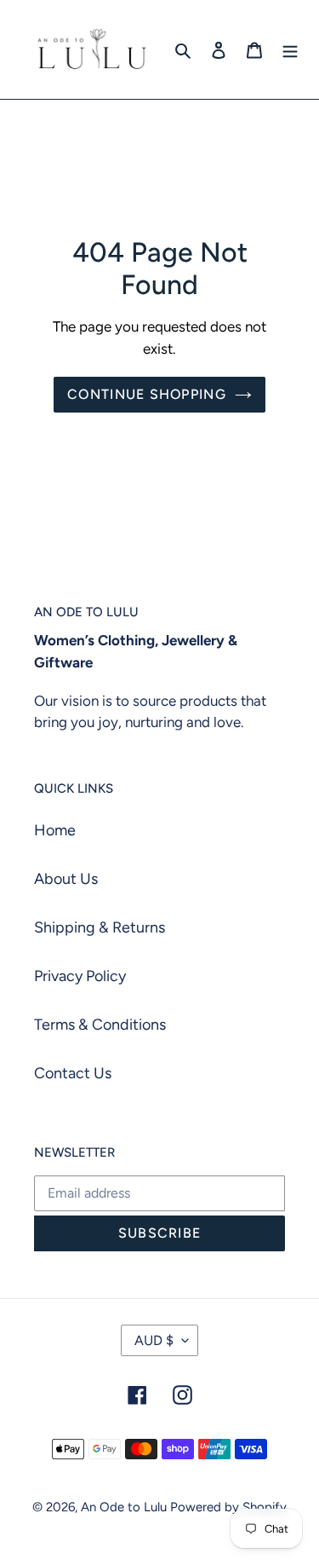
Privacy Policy (80, 976)
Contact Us (72, 1073)
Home (55, 830)
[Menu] (290, 50)
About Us (66, 878)
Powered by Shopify (228, 1507)
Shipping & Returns (99, 927)
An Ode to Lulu (124, 1507)
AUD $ (154, 1340)
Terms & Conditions (100, 1024)
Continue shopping (146, 394)
